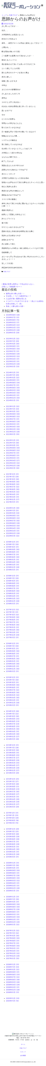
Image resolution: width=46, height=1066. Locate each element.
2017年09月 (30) (12, 617)
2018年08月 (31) (12, 586)
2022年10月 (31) (12, 445)
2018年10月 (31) (12, 581)
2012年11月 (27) (12, 781)
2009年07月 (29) (13, 875)
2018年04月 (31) (12, 596)
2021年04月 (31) (12, 494)
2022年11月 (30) (12, 443)
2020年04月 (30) (13, 528)
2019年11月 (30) (12, 544)
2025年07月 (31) (12, 351)
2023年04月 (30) (13, 427)
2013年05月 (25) (12, 763)
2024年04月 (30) (13, 393)
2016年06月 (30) (12, 659)
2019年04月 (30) (12, 562)
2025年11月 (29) (12, 341)
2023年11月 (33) (12, 409)
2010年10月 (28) (12, 834)
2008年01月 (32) (12, 924)
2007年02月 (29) (13, 956)
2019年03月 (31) (12, 565)
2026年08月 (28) (13, 315)
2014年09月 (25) (12, 719)
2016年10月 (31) (12, 648)
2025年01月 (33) (12, 366)
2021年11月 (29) (12, 477)
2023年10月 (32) (12, 411)
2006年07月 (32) (13, 977)
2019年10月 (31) (12, 547)
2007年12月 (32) (12, 930)
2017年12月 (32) (12, 609)
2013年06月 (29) (12, 760)
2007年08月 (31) (12, 941)
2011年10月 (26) (12, 818)
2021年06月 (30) (12, 489)
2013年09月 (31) (12, 753)
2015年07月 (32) (12, 690)
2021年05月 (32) (12, 492)
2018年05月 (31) (12, 593)
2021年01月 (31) (12, 502)
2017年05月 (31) (12, 627)
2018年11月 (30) (12, 578)
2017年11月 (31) (12, 612)
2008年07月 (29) (13, 909)
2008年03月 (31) (12, 919)
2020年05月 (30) (13, 526)
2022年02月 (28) (13, 465)
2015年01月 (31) (12, 705)
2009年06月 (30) (13, 878)
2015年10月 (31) (12, 682)
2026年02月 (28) (13, 330)
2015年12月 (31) (12, 677)
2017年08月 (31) (12, 620)
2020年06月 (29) (13, 523)
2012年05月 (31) (12, 797)
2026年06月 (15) (12, 320)
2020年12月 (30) (12, 508)
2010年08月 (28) (12, 839)
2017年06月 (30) (12, 625)
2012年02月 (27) (12, 804)
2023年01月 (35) (12, 434)
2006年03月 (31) (12, 987)
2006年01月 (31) (12, 992)
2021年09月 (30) (12, 482)
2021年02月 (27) (12, 499)
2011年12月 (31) (12, 813)
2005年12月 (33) (12, 998)
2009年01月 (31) (12, 891)
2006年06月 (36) (13, 980)
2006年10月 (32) (12, 969)
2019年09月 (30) (12, 549)
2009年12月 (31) (12, 863)
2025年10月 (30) (12, 344)
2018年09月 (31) (12, 583)
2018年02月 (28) (12, 601)
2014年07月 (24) (12, 724)
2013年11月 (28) (12, 748)
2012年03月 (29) (12, 802)
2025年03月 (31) (12, 361)
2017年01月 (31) (12, 637)
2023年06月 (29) (13, 421)
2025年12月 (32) (12, 339)
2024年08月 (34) (13, 383)
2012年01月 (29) (12, 807)
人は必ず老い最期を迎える (16, 299)
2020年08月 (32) (13, 518)
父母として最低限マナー (11, 287)
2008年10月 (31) (12, 902)
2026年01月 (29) (12, 333)
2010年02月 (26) (12, 854)
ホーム (23, 1044)
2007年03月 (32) (13, 953)
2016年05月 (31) (12, 661)
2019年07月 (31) (12, 554)
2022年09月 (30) (13, 448)
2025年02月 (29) (13, 364)
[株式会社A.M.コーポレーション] (3, 5)
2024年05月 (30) (13, 390)
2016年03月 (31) (12, 666)
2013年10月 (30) (12, 750)
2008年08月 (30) (13, 907)
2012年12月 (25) (12, 779)
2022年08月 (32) (13, 450)
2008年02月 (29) (13, 922)
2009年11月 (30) (12, 865)
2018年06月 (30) (12, 591)
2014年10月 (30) (12, 716)
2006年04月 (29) (13, 985)
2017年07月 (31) (12, 622)
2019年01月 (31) (12, 570)
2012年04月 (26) (12, 799)
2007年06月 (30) (13, 946)
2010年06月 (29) (12, 844)
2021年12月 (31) (12, 474)
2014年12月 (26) (12, 711)
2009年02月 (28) (13, 888)
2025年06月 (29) (13, 354)
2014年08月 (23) (12, 721)
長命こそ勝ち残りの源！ (15, 306)
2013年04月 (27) (12, 765)
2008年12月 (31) (12, 897)
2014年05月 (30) (12, 729)
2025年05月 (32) (13, 356)
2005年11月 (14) (12, 1001)
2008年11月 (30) (12, 899)
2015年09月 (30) (12, 685)
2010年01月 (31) (12, 857)
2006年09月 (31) (12, 972)
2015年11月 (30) (12, 680)
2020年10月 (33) (12, 513)
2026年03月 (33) (13, 327)
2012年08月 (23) (12, 789)
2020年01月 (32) (12, 536)
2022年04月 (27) (13, 460)
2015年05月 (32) (12, 695)
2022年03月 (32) (13, 463)
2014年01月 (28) (12, 739)
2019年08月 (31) (12, 552)
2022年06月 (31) (12, 455)
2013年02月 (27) (12, 770)
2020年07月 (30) (13, 521)
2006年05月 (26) (13, 982)
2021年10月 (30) (12, 479)
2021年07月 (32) (12, 487)
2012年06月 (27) (12, 794)
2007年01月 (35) (12, 958)
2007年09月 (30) (13, 938)
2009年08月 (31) (12, 873)
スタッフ (23, 1052)
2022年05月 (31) (12, 458)
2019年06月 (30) (12, 557)
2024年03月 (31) (12, 395)
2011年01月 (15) (12, 823)
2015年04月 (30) (12, 697)
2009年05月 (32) (13, 880)
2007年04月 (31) (12, 951)
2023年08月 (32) (13, 416)
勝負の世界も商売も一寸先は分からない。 (18, 284)
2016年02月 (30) (12, 669)
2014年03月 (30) (12, 734)
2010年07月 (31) (12, 842)
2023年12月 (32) (12, 406)
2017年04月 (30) (12, 630)
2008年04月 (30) (13, 917)
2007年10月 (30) (12, 936)
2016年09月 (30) (12, 651)
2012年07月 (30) (12, 792)
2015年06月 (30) (12, 692)
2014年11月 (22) (12, 714)
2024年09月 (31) (12, 380)
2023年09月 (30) (13, 414)
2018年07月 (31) (12, 588)
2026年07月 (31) (12, 317)
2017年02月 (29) (12, 635)
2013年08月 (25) (12, 755)
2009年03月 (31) (12, 886)
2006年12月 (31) (12, 964)
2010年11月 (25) (12, 831)
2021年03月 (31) (12, 497)
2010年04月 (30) (12, 849)
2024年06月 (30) (13, 388)
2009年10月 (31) (12, 868)
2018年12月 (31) (12, 576)
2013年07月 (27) (12, 758)
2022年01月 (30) (12, 468)
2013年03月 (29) (12, 768)
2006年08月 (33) (13, 974)
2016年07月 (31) (12, 656)
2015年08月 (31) (12, 687)
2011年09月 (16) (12, 820)
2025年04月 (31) (12, 359)
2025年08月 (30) (13, 349)
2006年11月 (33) (12, 967)
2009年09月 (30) (13, 870)
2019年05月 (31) (12, 559)
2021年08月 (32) (12, 484)
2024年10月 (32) (12, 377)
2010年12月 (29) (12, 829)
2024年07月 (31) (12, 385)
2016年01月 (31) (12, 671)
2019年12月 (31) (12, 542)
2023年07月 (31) (12, 419)
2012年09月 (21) (12, 786)
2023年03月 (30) (13, 429)
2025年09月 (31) (12, 346)
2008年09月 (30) (13, 904)
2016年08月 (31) (12, 653)
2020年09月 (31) (12, 515)
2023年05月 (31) (12, 424)
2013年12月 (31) (12, 745)
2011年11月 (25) (12, 815)
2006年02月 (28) (13, 990)
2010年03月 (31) (12, 852)
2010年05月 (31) (12, 847)
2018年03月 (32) (12, 598)
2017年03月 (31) (12, 632)
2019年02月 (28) (12, 567)
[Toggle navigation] (42, 5)
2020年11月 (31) (12, 510)
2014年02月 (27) (12, 736)
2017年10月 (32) (12, 615)
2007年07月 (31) (12, 943)
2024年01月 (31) (12, 400)
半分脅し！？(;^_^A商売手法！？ (18, 296)
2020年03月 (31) (12, 531)
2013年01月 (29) (12, 773)
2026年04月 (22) (13, 325)
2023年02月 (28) (13, 432)
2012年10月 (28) (12, 784)
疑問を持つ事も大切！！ (15, 293)
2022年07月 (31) (12, 453)
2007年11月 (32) (12, 933)
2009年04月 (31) (12, 883)
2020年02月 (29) (13, 533)
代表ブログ (6, 271)
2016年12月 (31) (12, 643)
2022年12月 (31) (12, 440)
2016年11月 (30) (12, 646)
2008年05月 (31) (12, 914)
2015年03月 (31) (12, 700)
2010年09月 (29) (12, 836)
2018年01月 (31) (12, 603)
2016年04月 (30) (12, 664)
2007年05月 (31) (12, 948)
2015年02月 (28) (12, 703)
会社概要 (23, 1055)
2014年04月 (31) (12, 731)
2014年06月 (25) (12, 726)
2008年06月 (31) (12, 912)
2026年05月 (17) (12, 322)
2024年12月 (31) (12, 372)
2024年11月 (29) (12, 375)
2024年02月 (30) (13, 398)
